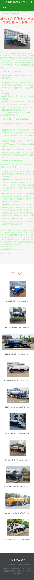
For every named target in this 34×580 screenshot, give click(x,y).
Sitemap (19, 573)
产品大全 (16, 11)
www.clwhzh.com (18, 568)
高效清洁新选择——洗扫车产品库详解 (17, 433)
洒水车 (27, 568)
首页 (10, 11)
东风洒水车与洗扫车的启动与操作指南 (17, 407)
